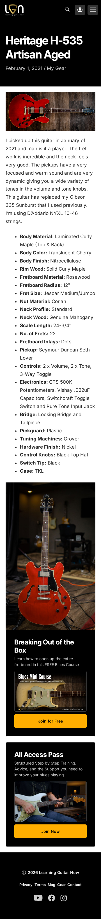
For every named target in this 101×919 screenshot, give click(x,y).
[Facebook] (51, 898)
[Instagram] (63, 898)
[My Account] (80, 10)
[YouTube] (38, 897)
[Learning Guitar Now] (14, 10)
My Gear (56, 68)
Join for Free (50, 721)
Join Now (50, 831)
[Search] (68, 9)
